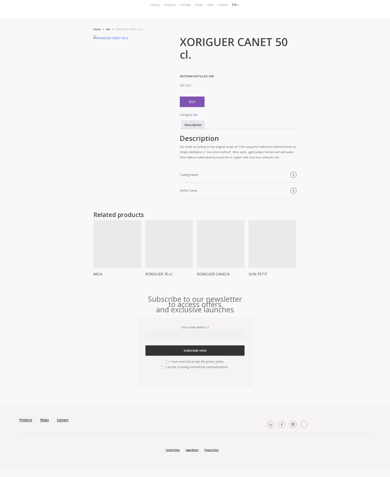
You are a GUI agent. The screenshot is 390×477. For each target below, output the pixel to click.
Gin (108, 29)
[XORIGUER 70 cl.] (169, 244)
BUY (192, 102)
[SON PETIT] (272, 244)
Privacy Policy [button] (211, 449)
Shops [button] (44, 420)
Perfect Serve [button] (188, 190)
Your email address (195, 327)
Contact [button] (62, 420)
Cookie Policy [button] (173, 449)
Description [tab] (193, 125)
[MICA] (117, 244)
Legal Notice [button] (192, 449)
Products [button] (26, 420)
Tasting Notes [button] (189, 175)
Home (97, 29)
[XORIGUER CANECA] (221, 244)
